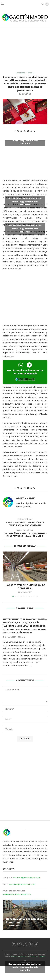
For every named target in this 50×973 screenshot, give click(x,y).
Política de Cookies (37, 956)
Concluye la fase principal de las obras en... (24, 920)
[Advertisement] (25, 50)
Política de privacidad (20, 956)
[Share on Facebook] (15, 131)
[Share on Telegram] (28, 131)
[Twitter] (14, 944)
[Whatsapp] (36, 944)
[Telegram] (19, 944)
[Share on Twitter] (18, 131)
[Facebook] (25, 944)
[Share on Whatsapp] (25, 131)
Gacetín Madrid (25, 498)
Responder (42, 619)
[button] (5, 574)
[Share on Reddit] (21, 131)
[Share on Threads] (31, 131)
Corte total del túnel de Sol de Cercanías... (26, 587)
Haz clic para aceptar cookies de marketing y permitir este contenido (25, 140)
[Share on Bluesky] (34, 131)
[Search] (42, 4)
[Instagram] (31, 944)
